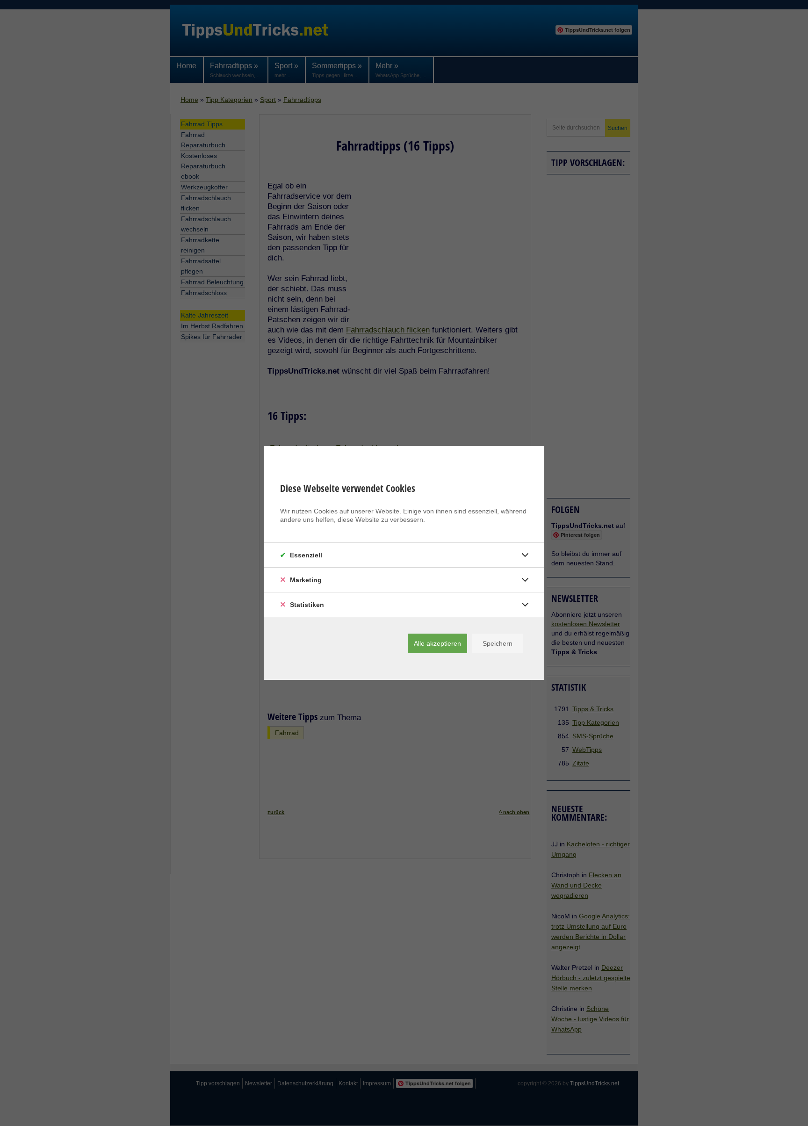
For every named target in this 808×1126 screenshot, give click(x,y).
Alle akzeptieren (437, 643)
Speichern (497, 643)
